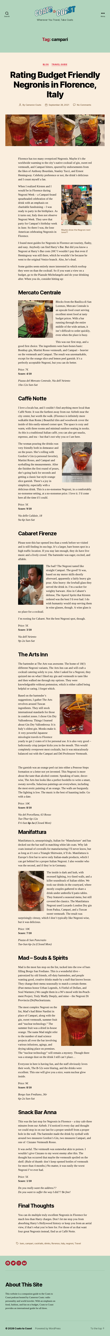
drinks (47, 1243)
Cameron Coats (33, 105)
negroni (69, 1243)
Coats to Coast (23, 1328)
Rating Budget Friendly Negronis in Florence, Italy (55, 84)
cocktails (38, 1243)
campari (29, 1243)
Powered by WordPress (48, 1328)
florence (55, 1243)
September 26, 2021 (59, 105)
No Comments (84, 105)
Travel (78, 1243)
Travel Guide (59, 64)
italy (63, 1243)
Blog (46, 64)
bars (22, 1243)
